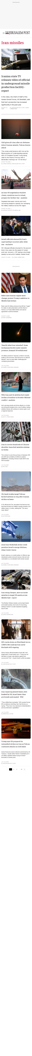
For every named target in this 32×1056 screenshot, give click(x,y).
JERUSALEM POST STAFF (18, 107)
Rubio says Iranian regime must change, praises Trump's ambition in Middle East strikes (15, 298)
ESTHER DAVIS (6, 516)
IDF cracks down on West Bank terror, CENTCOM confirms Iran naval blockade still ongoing (16, 644)
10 (21, 769)
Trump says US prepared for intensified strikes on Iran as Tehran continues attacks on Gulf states (15, 744)
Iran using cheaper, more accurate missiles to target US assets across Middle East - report (14, 595)
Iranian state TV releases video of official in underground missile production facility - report (15, 83)
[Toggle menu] (3, 33)
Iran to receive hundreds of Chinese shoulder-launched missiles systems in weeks (15, 447)
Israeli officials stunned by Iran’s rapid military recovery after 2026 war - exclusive (14, 241)
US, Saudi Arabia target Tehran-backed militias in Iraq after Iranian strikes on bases (15, 496)
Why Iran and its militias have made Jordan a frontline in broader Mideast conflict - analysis (15, 397)
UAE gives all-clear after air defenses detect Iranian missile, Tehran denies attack (15, 145)
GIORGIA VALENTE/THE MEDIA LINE (11, 210)
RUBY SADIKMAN (7, 317)
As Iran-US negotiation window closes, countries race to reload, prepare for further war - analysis (14, 195)
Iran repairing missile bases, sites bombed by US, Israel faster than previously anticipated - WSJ (14, 694)
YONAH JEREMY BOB (19, 257)
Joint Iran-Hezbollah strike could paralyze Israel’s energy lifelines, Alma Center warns (14, 547)
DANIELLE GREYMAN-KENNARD (11, 367)
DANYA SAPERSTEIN (8, 614)
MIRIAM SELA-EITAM (8, 713)
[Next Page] (24, 769)
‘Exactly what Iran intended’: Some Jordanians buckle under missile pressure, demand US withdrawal (14, 347)
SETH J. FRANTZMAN (8, 417)
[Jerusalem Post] (17, 33)
